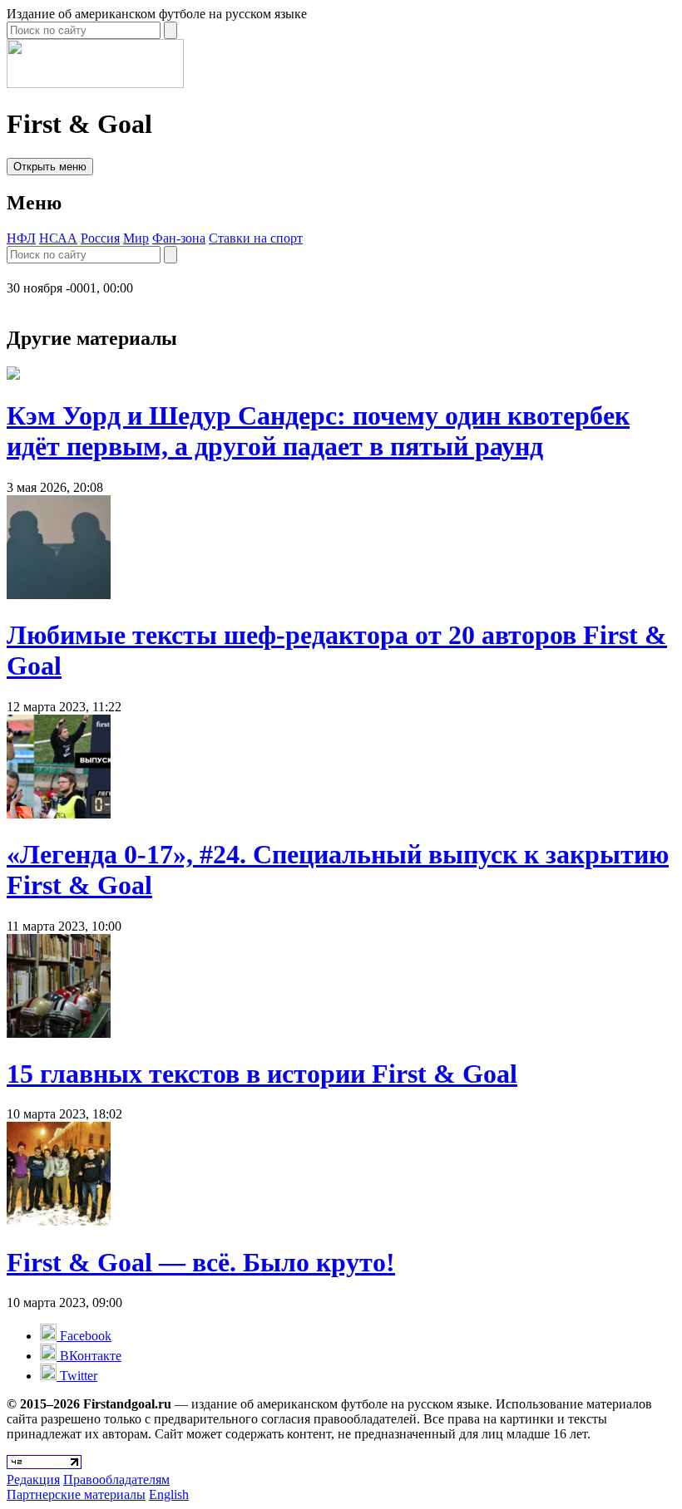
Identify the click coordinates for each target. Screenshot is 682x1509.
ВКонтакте (89, 1356)
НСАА (58, 238)
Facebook (84, 1336)
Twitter (77, 1376)
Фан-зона (178, 238)
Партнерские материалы (76, 1494)
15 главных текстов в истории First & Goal (262, 1074)
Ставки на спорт (256, 238)
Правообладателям (116, 1479)
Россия (100, 238)
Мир (136, 238)
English (169, 1494)
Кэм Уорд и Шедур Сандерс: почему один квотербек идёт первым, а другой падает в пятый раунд (318, 431)
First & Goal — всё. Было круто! (201, 1262)
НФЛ (21, 238)
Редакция (33, 1479)
